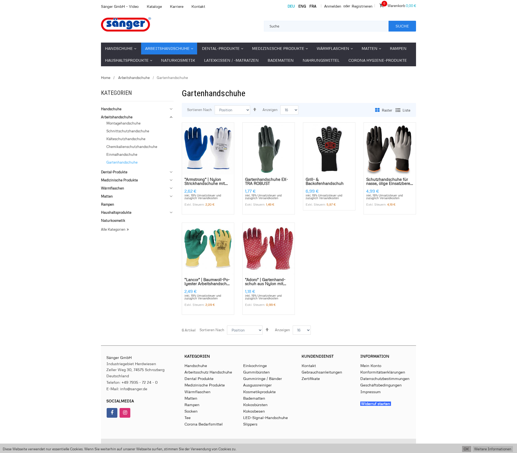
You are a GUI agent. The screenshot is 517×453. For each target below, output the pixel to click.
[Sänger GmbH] (137, 24)
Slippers (250, 423)
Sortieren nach (199, 110)
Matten (190, 398)
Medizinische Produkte (204, 384)
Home (105, 77)
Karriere (176, 6)
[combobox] (326, 26)
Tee (187, 417)
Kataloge (154, 6)
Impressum (370, 391)
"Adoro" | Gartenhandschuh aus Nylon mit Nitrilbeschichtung (265, 282)
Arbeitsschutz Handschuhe (208, 371)
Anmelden (332, 6)
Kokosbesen (254, 411)
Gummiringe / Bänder (262, 378)
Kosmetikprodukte (259, 391)
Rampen (192, 404)
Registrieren (362, 6)
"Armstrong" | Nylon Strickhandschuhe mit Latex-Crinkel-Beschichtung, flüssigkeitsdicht (206, 181)
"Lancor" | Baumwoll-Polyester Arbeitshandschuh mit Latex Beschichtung (208, 282)
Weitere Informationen (492, 449)
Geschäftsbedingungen (381, 384)
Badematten (254, 398)
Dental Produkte (199, 378)
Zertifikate (311, 378)
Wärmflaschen (197, 391)
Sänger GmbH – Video (120, 6)
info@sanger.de (133, 388)
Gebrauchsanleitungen (322, 371)
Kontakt (198, 6)
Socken (191, 411)
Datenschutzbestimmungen (385, 378)
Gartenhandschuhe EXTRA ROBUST (266, 181)
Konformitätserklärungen (382, 371)
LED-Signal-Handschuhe (265, 417)
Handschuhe (195, 365)
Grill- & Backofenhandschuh (325, 181)
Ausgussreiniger (257, 384)
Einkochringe (255, 365)
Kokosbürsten (255, 404)
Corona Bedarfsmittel (203, 423)
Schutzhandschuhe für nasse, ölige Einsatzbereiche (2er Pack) (389, 181)
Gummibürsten (256, 371)
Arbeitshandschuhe (133, 77)
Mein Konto (370, 365)
